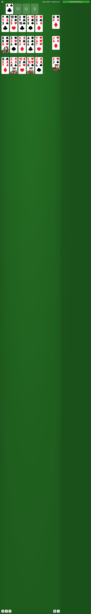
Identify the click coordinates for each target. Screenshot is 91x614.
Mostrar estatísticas (76, 2)
